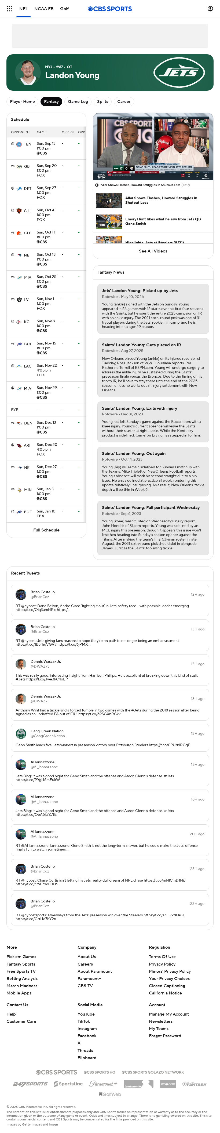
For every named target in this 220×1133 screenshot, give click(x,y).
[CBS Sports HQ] (99, 1071)
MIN (28, 490)
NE (26, 255)
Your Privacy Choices (169, 978)
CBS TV (85, 986)
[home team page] (19, 144)
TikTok (84, 1021)
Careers (85, 964)
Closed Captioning (167, 986)
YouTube (86, 1014)
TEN (27, 144)
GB (27, 166)
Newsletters (161, 1021)
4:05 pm (47, 368)
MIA (27, 277)
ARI (27, 445)
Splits (102, 101)
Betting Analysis (22, 978)
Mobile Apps (18, 993)
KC (26, 322)
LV (26, 299)
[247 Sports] (30, 1083)
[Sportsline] (68, 1083)
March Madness (21, 986)
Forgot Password (165, 1036)
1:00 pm (46, 146)
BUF (28, 344)
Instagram (87, 1028)
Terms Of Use (162, 956)
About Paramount (95, 971)
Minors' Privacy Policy (170, 971)
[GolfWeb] (110, 1094)
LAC (27, 366)
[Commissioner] (138, 1082)
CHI (27, 211)
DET (27, 188)
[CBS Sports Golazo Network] (153, 1071)
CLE (27, 233)
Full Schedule (46, 530)
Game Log (78, 101)
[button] (9, 8)
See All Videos (153, 251)
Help (11, 1014)
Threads (85, 1050)
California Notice (165, 993)
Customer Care (21, 1021)
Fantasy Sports (20, 964)
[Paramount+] (103, 1082)
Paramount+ (89, 978)
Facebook (87, 1036)
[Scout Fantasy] (194, 1083)
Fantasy (51, 101)
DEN (28, 423)
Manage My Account (169, 1014)
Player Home (22, 101)
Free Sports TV (21, 971)
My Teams (158, 1028)
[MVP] (168, 1082)
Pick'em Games (21, 956)
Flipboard (87, 1058)
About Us (87, 956)
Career (124, 101)
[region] (153, 146)
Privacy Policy (162, 964)
